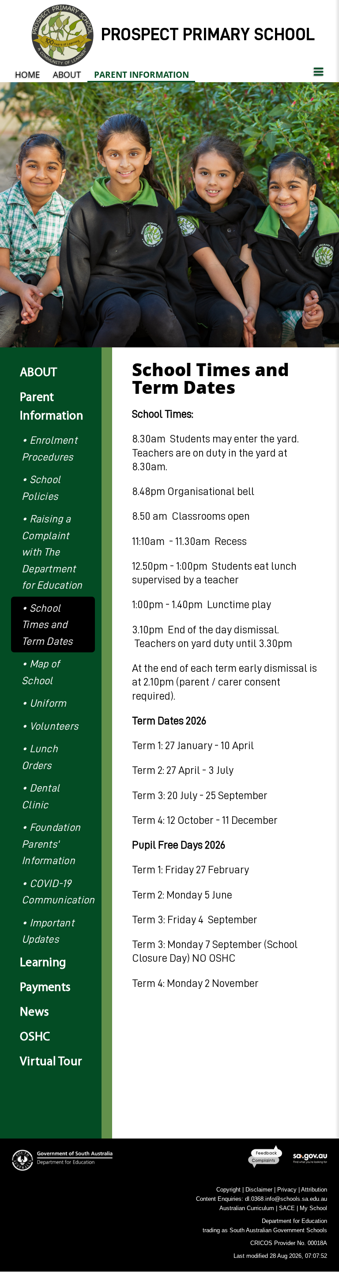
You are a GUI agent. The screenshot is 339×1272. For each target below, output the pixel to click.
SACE (287, 1208)
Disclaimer (258, 1189)
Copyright (228, 1189)
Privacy (287, 1189)
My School (313, 1208)
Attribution (314, 1189)
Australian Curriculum (246, 1208)
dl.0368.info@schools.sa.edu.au (286, 1199)
